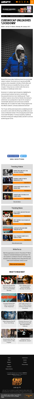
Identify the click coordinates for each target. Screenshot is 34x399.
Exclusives (9, 366)
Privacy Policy (25, 364)
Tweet (24, 155)
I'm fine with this (29, 396)
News (7, 16)
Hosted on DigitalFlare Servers (13, 374)
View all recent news (17, 243)
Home (3, 16)
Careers (25, 360)
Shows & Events (9, 369)
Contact (25, 362)
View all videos (17, 201)
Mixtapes (9, 362)
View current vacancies (17, 264)
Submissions (25, 357)
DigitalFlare (25, 372)
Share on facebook (13, 155)
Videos (9, 364)
